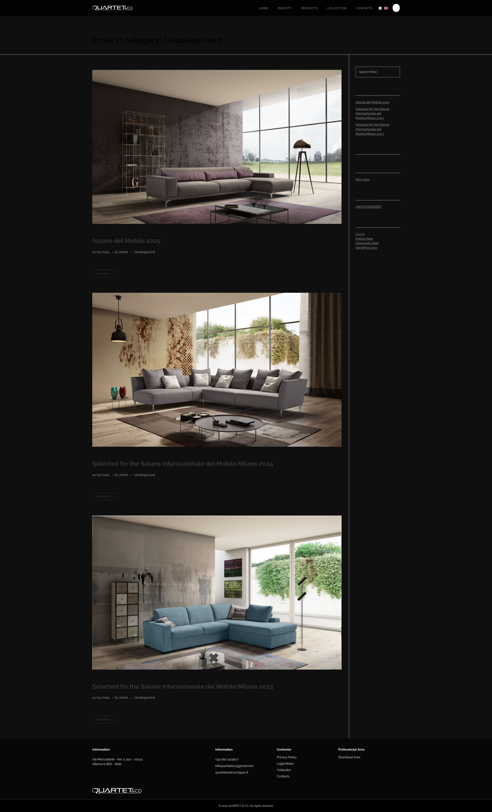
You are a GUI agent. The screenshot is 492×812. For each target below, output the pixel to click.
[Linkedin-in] (264, 791)
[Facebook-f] (217, 791)
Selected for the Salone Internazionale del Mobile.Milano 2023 (182, 686)
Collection (337, 8)
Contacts (364, 8)
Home (263, 8)
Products (309, 8)
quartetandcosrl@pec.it (231, 772)
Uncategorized (144, 252)
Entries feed (364, 239)
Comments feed (367, 243)
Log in (360, 234)
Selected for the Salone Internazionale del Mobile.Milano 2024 (182, 463)
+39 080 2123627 (227, 759)
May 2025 (363, 179)
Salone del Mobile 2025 (126, 240)
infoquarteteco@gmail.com (234, 766)
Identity (285, 8)
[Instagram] (241, 791)
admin (124, 252)
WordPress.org (366, 248)
